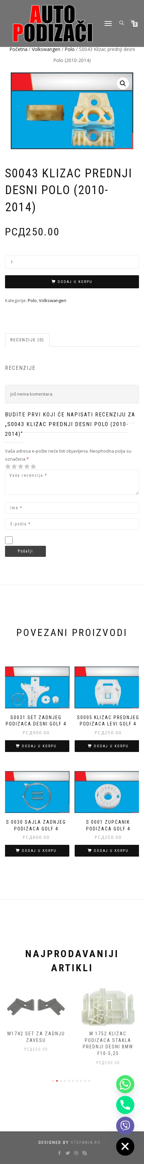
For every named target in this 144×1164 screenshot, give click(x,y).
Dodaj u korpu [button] (39, 746)
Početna (18, 49)
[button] (123, 83)
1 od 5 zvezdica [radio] (8, 466)
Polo (70, 49)
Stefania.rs (85, 1142)
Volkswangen (46, 49)
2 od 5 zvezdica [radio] (11, 466)
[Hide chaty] (125, 1147)
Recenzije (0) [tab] (27, 339)
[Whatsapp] (125, 1084)
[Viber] (125, 1126)
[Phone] (125, 1105)
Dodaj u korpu (75, 282)
